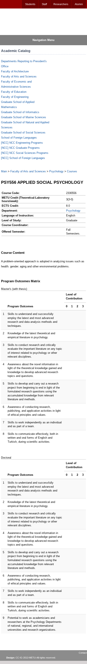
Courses (72, 171)
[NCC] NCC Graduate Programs (20, 147)
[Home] (21, 21)
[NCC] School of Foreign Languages (23, 158)
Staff (44, 4)
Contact (83, 653)
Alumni (79, 4)
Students (30, 4)
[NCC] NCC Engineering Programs (22, 142)
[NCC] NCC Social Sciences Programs (24, 152)
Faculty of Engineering (15, 96)
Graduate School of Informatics (20, 112)
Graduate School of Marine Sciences (23, 117)
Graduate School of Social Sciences (23, 132)
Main (4, 171)
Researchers (60, 4)
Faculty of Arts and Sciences (19, 76)
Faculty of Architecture (15, 71)
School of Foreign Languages (19, 137)
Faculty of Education (13, 91)
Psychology (56, 171)
